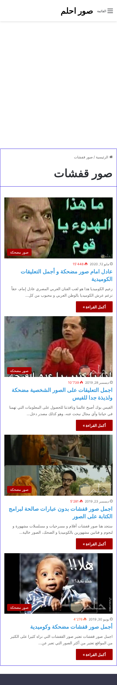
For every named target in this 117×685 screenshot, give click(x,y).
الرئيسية (102, 157)
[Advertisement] (58, 85)
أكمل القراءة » (94, 307)
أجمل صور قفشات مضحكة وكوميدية (71, 626)
